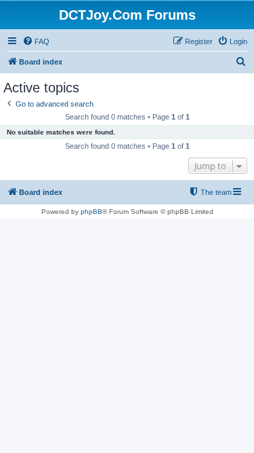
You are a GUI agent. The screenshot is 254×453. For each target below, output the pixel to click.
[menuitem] (35, 41)
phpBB (91, 211)
